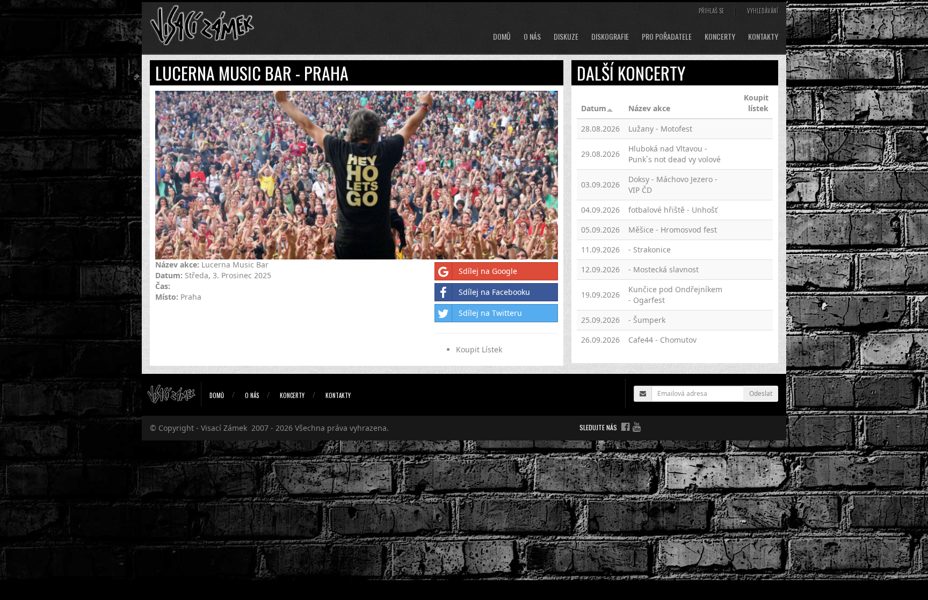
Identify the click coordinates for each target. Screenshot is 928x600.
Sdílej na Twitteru (490, 313)
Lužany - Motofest (660, 129)
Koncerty (720, 36)
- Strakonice (649, 249)
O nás (532, 36)
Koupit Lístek (479, 349)
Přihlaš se (711, 10)
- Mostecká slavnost (663, 269)
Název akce (649, 108)
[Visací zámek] (202, 24)
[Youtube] (636, 426)
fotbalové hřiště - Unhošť (672, 210)
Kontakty (763, 36)
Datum (593, 108)
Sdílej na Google (488, 271)
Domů (502, 36)
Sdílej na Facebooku (494, 292)
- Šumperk (646, 320)
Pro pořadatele (667, 36)
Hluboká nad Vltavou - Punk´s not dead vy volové (674, 153)
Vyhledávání (762, 10)
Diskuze (566, 36)
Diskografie (610, 36)
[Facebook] (625, 426)
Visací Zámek (224, 428)
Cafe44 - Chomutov (662, 340)
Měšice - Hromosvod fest (672, 230)
